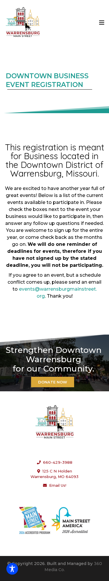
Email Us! (56, 485)
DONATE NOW (52, 382)
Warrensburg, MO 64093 (54, 476)
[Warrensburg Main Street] (23, 22)
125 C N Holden (57, 471)
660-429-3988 (56, 462)
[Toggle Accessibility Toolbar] (12, 568)
